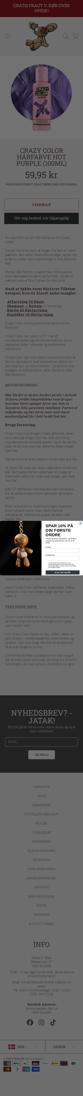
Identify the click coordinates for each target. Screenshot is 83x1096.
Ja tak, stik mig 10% (63, 572)
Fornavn (48, 547)
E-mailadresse (50, 555)
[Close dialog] (80, 523)
